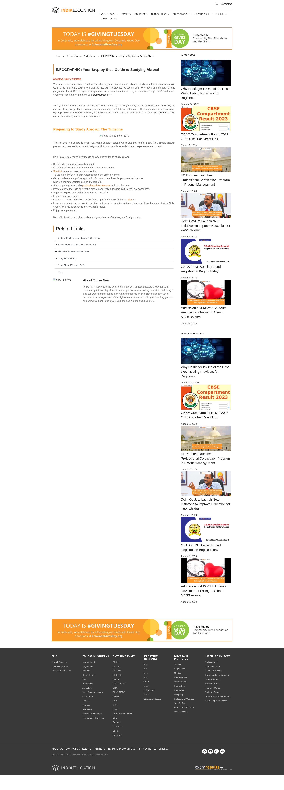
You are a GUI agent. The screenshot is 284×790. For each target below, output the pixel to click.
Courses (140, 14)
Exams (124, 14)
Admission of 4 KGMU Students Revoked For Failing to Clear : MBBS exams (203, 312)
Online (220, 14)
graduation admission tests (96, 185)
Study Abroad (180, 14)
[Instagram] (216, 751)
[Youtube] (222, 751)
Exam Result (202, 14)
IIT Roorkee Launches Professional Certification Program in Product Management (205, 180)
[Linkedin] (210, 751)
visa (130, 199)
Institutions (107, 14)
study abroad (100, 95)
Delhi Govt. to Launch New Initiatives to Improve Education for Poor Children (205, 225)
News (104, 18)
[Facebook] (204, 751)
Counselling (158, 14)
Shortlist (57, 171)
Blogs (114, 18)
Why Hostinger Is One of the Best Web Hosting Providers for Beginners (205, 93)
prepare (163, 112)
